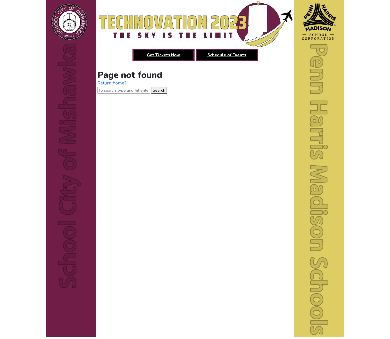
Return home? (112, 83)
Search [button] (159, 90)
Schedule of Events (226, 55)
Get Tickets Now (163, 55)
